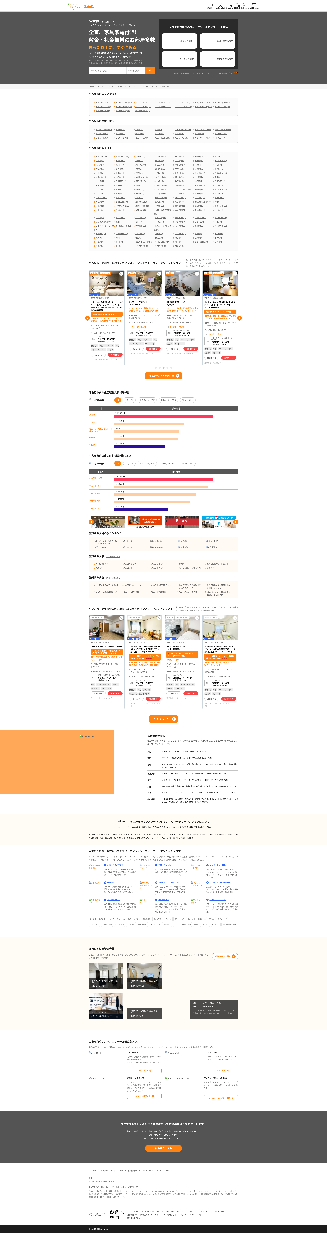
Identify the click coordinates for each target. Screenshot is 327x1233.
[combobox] (108, 70)
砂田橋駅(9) (140, 233)
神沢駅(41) (199, 181)
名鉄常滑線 (120, 133)
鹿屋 (117, 1186)
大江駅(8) (159, 237)
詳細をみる (98, 348)
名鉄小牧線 (179, 133)
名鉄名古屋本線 (102, 133)
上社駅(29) (219, 193)
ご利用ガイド (142, 1070)
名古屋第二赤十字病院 (188, 591)
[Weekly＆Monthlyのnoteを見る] (117, 1217)
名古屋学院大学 (157, 568)
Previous (87, 318)
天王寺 (123, 1186)
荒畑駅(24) (159, 201)
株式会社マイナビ (181, 698)
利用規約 (170, 1214)
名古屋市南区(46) (123, 110)
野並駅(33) (139, 193)
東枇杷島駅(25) (181, 197)
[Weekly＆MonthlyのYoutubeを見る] (112, 1217)
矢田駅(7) (99, 241)
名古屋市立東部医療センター (107, 591)
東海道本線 (120, 129)
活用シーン (204, 1211)
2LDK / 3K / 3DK (168, 400)
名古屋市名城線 (102, 137)
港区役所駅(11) (221, 225)
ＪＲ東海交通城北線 (183, 129)
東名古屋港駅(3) (141, 246)
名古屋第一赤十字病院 (132, 585)
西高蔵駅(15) (160, 217)
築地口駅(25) (220, 197)
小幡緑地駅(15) (181, 217)
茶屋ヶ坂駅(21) (221, 206)
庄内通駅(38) (200, 185)
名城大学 (99, 568)
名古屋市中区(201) (182, 102)
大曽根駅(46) (101, 177)
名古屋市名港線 (181, 137)
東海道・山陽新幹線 (104, 129)
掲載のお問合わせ (133, 1218)
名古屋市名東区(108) (183, 106)
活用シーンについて (142, 1096)
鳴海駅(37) (120, 189)
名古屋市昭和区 (95, 508)
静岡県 (98, 1181)
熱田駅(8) (179, 237)
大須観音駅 (159, 547)
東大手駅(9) (100, 237)
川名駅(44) (100, 181)
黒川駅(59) (120, 164)
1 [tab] (156, 367)
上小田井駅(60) (221, 160)
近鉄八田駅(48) (181, 173)
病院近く (197, 924)
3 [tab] (163, 367)
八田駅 (92, 414)
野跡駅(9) (159, 233)
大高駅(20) (120, 210)
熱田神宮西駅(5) (201, 241)
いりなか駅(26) (161, 197)
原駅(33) (119, 193)
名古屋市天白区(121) (163, 106)
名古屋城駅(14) (221, 217)
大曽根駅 (158, 541)
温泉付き (212, 919)
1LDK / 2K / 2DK (147, 400)
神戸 (136, 1186)
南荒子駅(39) (121, 185)
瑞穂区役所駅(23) (142, 206)
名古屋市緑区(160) (202, 102)
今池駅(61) (199, 160)
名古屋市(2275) (102, 102)
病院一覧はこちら (113, 577)
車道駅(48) (159, 173)
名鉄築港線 (139, 133)
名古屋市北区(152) (222, 102)
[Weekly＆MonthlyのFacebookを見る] (112, 1212)
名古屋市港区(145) (103, 106)
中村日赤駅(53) (181, 169)
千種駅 (92, 445)
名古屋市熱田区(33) (143, 110)
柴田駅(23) (100, 206)
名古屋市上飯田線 (162, 137)
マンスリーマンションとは (219, 1097)
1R (117, 400)
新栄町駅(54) (121, 169)
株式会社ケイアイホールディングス (220, 357)
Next (239, 318)
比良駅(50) (120, 173)
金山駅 (129, 541)
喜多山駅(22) (180, 206)
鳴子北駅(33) (160, 193)
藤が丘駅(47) (200, 173)
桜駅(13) (138, 221)
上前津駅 (92, 422)
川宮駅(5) (119, 246)
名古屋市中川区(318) (124, 102)
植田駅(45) (179, 177)
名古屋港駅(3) (160, 246)
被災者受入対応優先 (229, 924)
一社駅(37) (139, 189)
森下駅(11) (199, 225)
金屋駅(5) (99, 246)
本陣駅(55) (100, 169)
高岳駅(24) (179, 201)
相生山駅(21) (101, 210)
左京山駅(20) (140, 210)
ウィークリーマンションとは (174, 1211)
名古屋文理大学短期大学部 (190, 568)
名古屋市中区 (94, 501)
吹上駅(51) (100, 173)
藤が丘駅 (214, 541)
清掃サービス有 (155, 924)
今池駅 (214, 547)
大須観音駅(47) (221, 173)
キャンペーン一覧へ (161, 719)
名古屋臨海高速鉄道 (203, 129)
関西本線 (158, 129)
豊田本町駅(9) (180, 233)
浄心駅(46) (120, 177)
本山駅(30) (179, 193)
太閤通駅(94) (160, 156)
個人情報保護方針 (145, 1214)
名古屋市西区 (94, 493)
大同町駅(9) (219, 233)
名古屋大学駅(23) (123, 206)
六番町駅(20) (180, 210)
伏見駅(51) (199, 169)
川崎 (112, 1186)
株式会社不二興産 (105, 698)
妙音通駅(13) (180, 221)
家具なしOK (121, 919)
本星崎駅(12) (140, 225)
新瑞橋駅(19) (200, 210)
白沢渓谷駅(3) (180, 246)
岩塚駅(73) (199, 156)
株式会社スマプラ (181, 362)
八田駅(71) (100, 160)
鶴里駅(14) (120, 221)
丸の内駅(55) (220, 164)
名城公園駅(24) (122, 201)
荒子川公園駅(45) (162, 177)
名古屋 (130, 1186)
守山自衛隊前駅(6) (162, 241)
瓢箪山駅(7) (120, 241)
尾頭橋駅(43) (140, 181)
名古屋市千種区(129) (143, 106)
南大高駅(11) (180, 225)
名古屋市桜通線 (141, 137)
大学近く (206, 924)
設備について (193, 1211)
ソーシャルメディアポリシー (187, 1214)
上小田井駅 (103, 547)
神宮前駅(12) (220, 221)
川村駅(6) (179, 241)
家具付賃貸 (191, 919)
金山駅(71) (219, 156)
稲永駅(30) (199, 193)
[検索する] (150, 70)
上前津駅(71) (121, 160)
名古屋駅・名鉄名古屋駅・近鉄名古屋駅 (101, 429)
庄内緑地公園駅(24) (143, 201)
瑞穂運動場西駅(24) (203, 201)
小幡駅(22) (159, 206)
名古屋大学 (127, 568)
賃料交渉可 (167, 924)
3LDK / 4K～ (187, 400)
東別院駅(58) (140, 164)
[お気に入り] (121, 274)
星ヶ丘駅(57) (180, 164)
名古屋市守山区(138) (124, 106)
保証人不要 (157, 919)
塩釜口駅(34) (101, 193)
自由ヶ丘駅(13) (201, 221)
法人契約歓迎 (119, 924)
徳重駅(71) (139, 160)
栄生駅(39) (100, 185)
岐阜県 (91, 1181)
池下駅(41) (179, 181)
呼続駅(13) (159, 221)
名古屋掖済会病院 (158, 591)
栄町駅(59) (100, 164)
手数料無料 (146, 919)
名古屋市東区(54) (103, 110)
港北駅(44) (219, 177)
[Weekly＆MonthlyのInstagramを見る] (117, 1212)
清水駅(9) (119, 237)
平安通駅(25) (200, 197)
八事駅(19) (219, 210)
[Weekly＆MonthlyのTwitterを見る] (122, 1212)
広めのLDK (168, 919)
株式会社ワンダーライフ (146, 353)
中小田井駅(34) (221, 189)
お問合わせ (115, 348)
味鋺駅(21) (199, 206)
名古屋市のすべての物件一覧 (161, 375)
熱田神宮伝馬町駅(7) (143, 241)
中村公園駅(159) (122, 156)
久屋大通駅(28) (102, 197)
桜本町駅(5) (219, 241)
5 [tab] (171, 367)
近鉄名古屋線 (220, 137)
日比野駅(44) (121, 181)
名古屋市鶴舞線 (122, 137)
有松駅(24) (100, 201)
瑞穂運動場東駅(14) (104, 221)
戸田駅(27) (139, 197)
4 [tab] (167, 367)
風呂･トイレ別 (179, 919)
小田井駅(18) (121, 217)
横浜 (107, 1186)
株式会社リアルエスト (107, 353)
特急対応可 (216, 924)
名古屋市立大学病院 (131, 591)
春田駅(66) (179, 160)
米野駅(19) (100, 217)
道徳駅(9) (198, 233)
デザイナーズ (222, 919)
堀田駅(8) (139, 237)
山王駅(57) (159, 164)
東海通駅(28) (121, 197)
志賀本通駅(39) (161, 185)
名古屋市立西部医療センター (162, 585)
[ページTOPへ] (236, 1229)
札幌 (102, 1186)
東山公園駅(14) (201, 217)
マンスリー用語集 (217, 1211)
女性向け (93, 919)
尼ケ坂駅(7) (219, 237)
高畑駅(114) (140, 156)
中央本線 (139, 129)
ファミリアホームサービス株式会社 (144, 704)
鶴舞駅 (92, 437)
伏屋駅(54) (139, 169)
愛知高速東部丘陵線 (223, 129)
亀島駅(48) (139, 173)
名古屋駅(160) (101, 156)
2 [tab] (159, 367)
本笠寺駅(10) (101, 233)
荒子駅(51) (219, 169)
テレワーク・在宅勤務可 (182, 924)
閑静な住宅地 (142, 924)
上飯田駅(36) (160, 189)
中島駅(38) (179, 185)
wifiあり (137, 919)
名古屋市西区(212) (162, 102)
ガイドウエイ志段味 (203, 137)
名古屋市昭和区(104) (203, 106)
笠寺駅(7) (198, 237)
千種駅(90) (179, 156)
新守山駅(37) (101, 189)
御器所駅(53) (160, 169)
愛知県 (104, 1181)
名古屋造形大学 (102, 564)
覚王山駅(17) (140, 217)
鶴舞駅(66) (159, 160)
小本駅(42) (159, 181)
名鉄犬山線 (159, 133)
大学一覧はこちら (113, 556)
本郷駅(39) (139, 185)
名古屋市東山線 (221, 133)
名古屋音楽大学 (157, 564)
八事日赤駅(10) (122, 233)
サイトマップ (160, 1214)
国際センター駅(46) (143, 177)
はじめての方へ (133, 1211)
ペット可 (111, 919)
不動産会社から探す (223, 956)
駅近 (129, 919)
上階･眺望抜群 (107, 924)
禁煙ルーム (202, 919)
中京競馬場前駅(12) (123, 225)
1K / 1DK (129, 400)
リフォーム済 (94, 924)
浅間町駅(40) (220, 181)
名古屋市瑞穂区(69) (222, 106)
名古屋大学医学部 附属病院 (107, 585)
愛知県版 (89, 5)
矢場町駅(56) (200, 164)
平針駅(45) (199, 177)
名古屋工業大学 (129, 564)
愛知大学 (182, 564)
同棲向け (102, 919)
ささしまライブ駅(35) (184, 189)
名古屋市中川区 (95, 485)
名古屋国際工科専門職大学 (217, 564)
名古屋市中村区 (95, 478)
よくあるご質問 (219, 1070)
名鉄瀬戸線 (199, 133)
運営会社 (130, 1214)
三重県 (111, 1181)
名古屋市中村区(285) (143, 102)
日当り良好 (131, 924)
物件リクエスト (163, 1148)
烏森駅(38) (219, 185)
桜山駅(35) (199, 189)
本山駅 (129, 547)
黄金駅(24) (219, 201)
